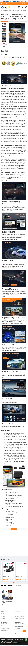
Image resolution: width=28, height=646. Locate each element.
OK (26, 639)
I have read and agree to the (21, 634)
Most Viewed (17, 586)
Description (5, 71)
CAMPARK (6, 50)
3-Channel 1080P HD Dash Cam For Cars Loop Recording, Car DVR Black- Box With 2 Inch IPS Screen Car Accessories (7, 575)
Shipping (19, 71)
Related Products (7, 559)
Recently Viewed (6, 586)
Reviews (12, 71)
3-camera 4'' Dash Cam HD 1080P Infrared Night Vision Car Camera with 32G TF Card (20, 575)
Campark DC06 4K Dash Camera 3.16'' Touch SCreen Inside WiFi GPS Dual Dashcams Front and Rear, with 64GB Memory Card (7, 601)
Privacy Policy (15, 642)
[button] (8, 33)
